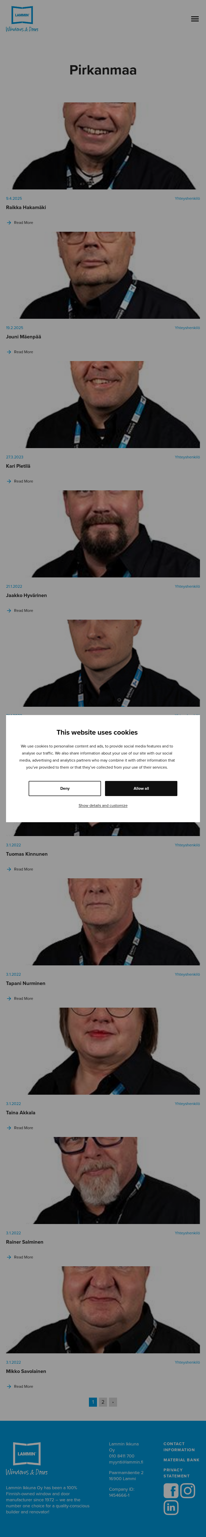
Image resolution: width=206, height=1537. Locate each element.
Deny (65, 788)
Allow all (141, 788)
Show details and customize (103, 805)
